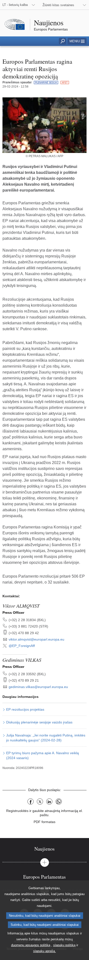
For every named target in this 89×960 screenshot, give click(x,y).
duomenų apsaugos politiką (30, 945)
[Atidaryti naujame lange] (44, 125)
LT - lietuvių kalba (15, 5)
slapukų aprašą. (44, 951)
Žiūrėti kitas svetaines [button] (58, 5)
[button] (77, 41)
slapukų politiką (64, 945)
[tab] (44, 848)
